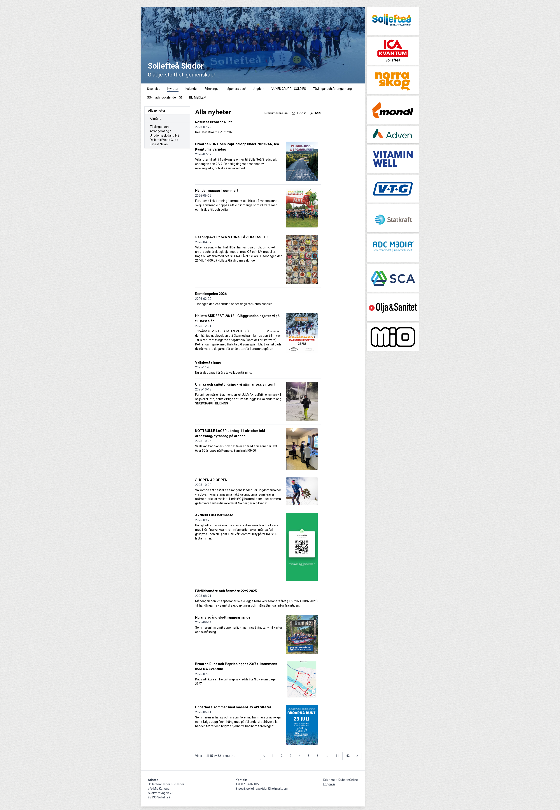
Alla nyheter (156, 110)
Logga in (329, 784)
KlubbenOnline (348, 780)
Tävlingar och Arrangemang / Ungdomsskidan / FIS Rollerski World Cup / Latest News (164, 135)
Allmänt (155, 118)
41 (337, 756)
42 (348, 756)
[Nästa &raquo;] (357, 756)
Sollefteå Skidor (176, 66)
